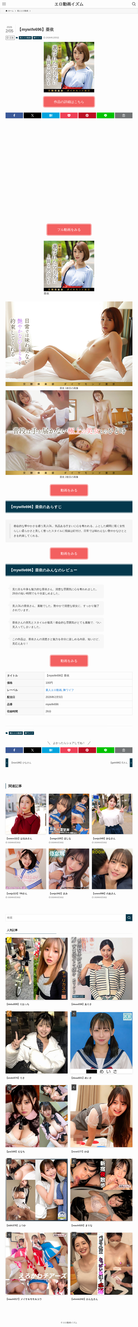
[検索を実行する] (129, 917)
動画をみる (69, 490)
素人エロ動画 (25, 38)
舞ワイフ (37, 38)
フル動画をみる (69, 229)
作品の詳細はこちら (69, 102)
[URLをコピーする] (123, 115)
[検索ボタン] (134, 4)
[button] (14, 115)
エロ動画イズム (69, 4)
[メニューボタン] (4, 4)
